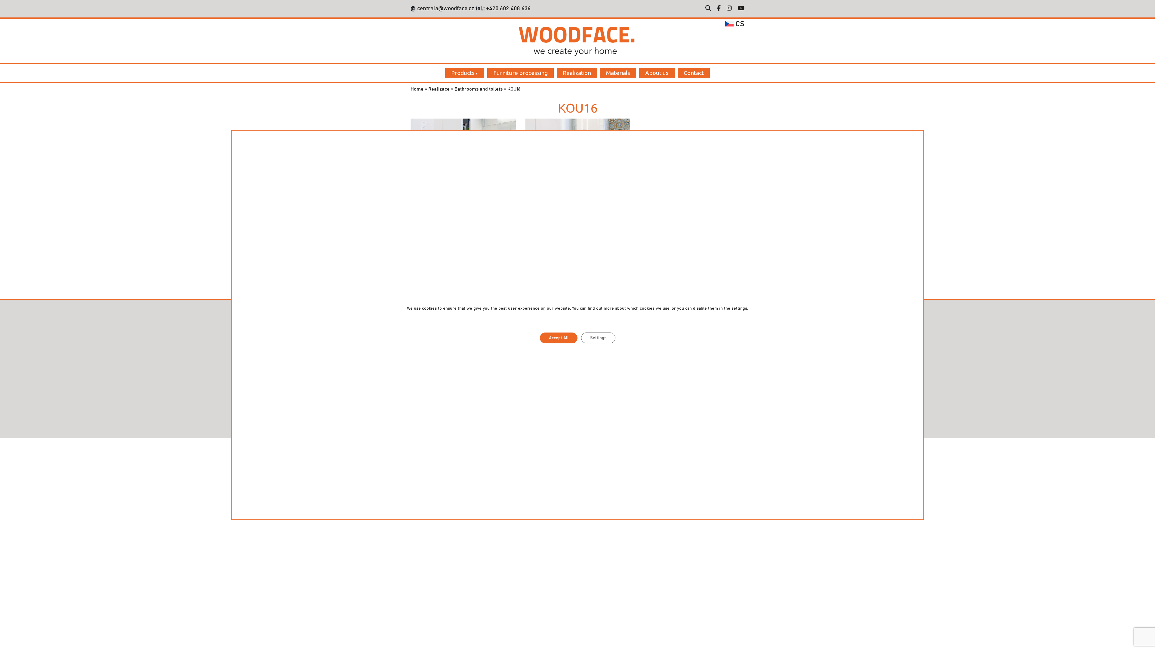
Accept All (558, 338)
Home (417, 89)
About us (657, 73)
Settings (598, 338)
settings (739, 308)
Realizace (439, 89)
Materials (618, 73)
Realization (577, 73)
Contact (694, 73)
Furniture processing (520, 73)
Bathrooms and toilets (478, 89)
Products (463, 73)
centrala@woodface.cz (445, 8)
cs (739, 24)
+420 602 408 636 (508, 8)
